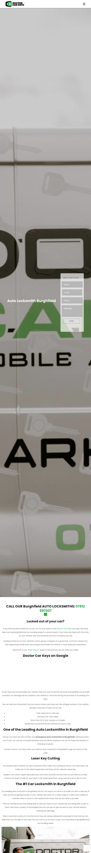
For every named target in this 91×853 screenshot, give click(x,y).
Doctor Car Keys (64, 628)
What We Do (33, 650)
